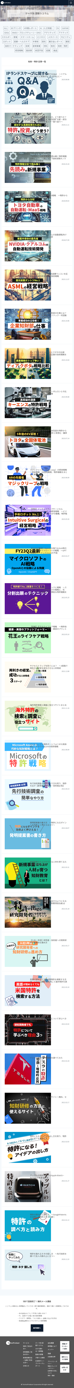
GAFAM (65, 28)
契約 (44, 41)
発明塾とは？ (52, 1346)
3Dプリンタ (16, 28)
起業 (48, 50)
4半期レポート (30, 28)
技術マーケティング (13, 46)
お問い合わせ (65, 1368)
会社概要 (51, 1343)
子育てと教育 (40, 1357)
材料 (46, 46)
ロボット (7, 41)
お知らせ (26, 1366)
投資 (27, 46)
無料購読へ (37, 1328)
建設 (67, 41)
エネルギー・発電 (9, 37)
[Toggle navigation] (71, 2)
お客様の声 (51, 1356)
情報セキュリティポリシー (52, 1367)
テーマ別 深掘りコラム (39, 1344)
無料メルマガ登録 (65, 1358)
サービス (26, 1343)
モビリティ (66, 37)
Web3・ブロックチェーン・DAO (26, 32)
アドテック (63, 32)
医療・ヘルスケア (21, 41)
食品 (55, 50)
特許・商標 (51, 1375)
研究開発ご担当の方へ (27, 1353)
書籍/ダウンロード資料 (65, 1346)
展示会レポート (55, 41)
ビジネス (41, 37)
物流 (53, 46)
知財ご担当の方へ (27, 1347)
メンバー (51, 1349)
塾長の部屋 (39, 1354)
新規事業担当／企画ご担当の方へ (27, 1360)
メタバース (53, 37)
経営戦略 (19, 50)
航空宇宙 (39, 50)
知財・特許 (63, 46)
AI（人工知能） (46, 28)
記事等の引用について (52, 1372)
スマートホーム (27, 37)
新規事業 (36, 46)
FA (58, 28)
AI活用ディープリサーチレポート (40, 1363)
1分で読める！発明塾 (39, 1349)
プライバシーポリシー (52, 1362)
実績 (49, 1353)
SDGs (6, 32)
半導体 (35, 41)
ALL (5, 28)
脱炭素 (29, 50)
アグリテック (49, 32)
